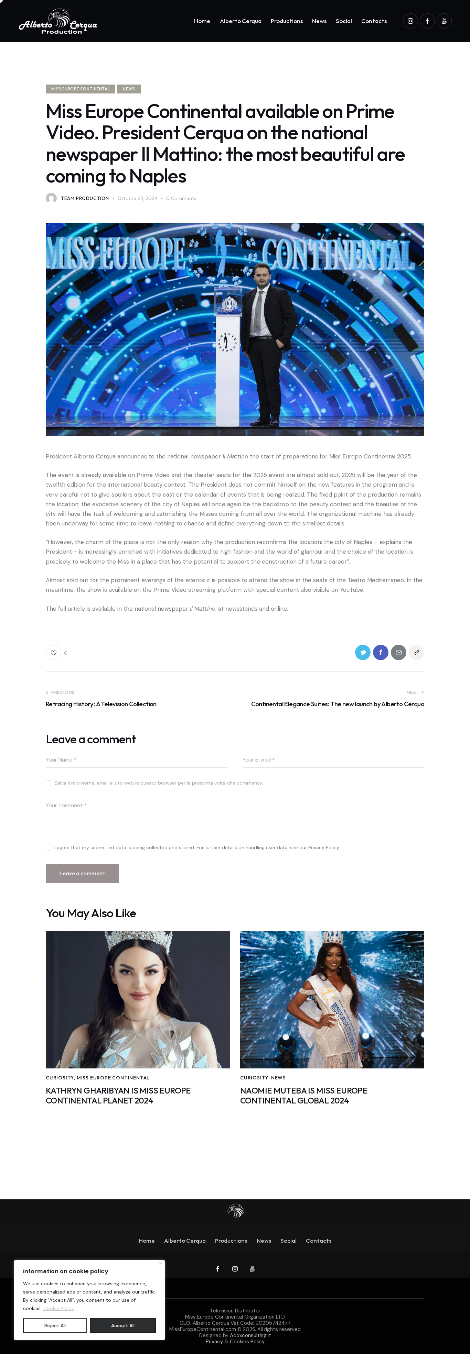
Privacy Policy (323, 847)
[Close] (160, 1263)
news (129, 89)
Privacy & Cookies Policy (235, 1341)
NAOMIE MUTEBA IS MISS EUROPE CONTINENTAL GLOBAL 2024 (303, 1096)
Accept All (123, 1325)
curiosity (60, 1078)
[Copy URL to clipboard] (416, 652)
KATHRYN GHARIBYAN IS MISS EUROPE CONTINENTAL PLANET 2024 (118, 1096)
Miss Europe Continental (80, 89)
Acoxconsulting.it (250, 1335)
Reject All (55, 1325)
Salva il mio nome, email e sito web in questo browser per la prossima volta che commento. (158, 783)
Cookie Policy (58, 1308)
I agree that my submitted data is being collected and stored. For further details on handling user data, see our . (197, 847)
